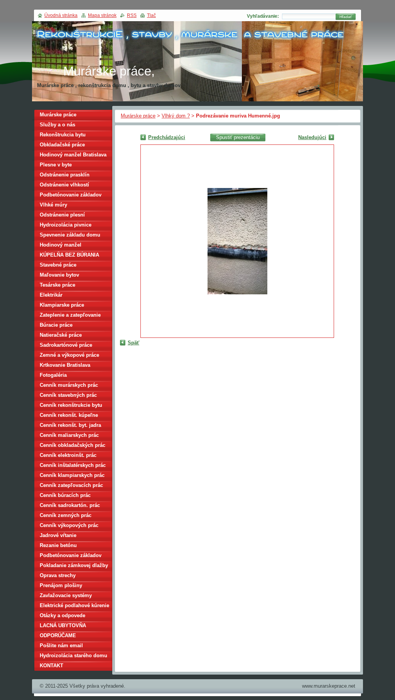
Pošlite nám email (61, 645)
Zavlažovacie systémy (66, 595)
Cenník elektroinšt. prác (68, 455)
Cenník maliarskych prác (69, 435)
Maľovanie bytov (59, 275)
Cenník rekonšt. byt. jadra (70, 425)
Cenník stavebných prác (68, 395)
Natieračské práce (61, 335)
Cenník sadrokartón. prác (70, 505)
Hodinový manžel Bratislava (73, 155)
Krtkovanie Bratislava (65, 365)
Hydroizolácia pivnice (65, 225)
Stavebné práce (58, 265)
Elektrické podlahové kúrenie (74, 605)
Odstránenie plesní (62, 215)
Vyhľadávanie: (263, 16)
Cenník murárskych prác (69, 385)
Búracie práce (56, 325)
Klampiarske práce (62, 305)
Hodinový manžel (60, 245)
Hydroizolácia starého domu (73, 655)
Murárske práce (138, 116)
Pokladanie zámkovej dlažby (74, 565)
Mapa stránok (102, 15)
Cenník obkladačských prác (72, 445)
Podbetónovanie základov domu (70, 556)
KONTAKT (51, 665)
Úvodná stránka (61, 15)
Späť (133, 343)
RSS (132, 15)
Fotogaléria (53, 375)
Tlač (151, 15)
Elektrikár (51, 295)
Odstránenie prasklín (64, 175)
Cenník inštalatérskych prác (73, 465)
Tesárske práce (57, 285)
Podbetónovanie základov (70, 195)
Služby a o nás (57, 125)
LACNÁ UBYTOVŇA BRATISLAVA (63, 627)
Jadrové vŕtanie (58, 535)
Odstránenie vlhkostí (64, 185)
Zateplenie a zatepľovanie (70, 315)
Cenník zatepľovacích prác (71, 485)
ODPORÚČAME (58, 635)
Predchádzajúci (166, 137)
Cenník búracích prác (65, 495)
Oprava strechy (58, 575)
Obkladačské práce (62, 145)
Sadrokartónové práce (66, 345)
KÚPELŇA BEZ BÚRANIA (69, 255)
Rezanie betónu (58, 545)
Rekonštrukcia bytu (63, 135)
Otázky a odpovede (62, 615)
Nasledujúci (312, 137)
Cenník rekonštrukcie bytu (71, 405)
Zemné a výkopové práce (69, 355)
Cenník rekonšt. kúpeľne (69, 415)
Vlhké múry (53, 205)
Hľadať (345, 17)
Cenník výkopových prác (69, 525)
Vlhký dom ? (176, 116)
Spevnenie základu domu (70, 235)
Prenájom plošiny (61, 585)
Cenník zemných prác (65, 515)
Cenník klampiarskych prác (72, 475)
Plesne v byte (56, 165)
